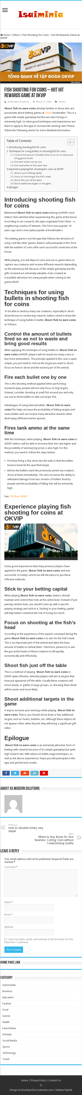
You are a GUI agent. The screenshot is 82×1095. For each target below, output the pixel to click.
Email (8, 914)
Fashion (6, 1003)
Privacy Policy (38, 1080)
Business (7, 991)
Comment (11, 866)
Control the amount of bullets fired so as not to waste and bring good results (43, 157)
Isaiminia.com (45, 1089)
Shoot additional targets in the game (32, 183)
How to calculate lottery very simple (25, 828)
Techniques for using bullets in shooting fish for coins (37, 151)
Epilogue (13, 187)
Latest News (9, 1028)
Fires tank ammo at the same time (30, 165)
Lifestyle (7, 1034)
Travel (5, 1059)
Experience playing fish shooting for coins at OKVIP (36, 169)
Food (5, 1009)
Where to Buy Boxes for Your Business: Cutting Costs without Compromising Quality (54, 839)
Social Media (9, 1040)
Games (6, 1015)
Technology (9, 1052)
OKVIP (48, 112)
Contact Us (54, 1080)
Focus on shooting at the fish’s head (32, 176)
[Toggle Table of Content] (68, 142)
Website (9, 926)
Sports (6, 1046)
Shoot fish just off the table (28, 180)
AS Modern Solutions (18, 102)
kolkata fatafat (64, 1089)
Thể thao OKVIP (18, 496)
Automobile (9, 985)
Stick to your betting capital (28, 173)
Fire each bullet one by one (28, 162)
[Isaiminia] (41, 14)
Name (8, 902)
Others (16, 34)
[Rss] (41, 1085)
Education (8, 997)
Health (6, 1022)
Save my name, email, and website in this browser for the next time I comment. (38, 941)
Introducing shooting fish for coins (27, 147)
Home (6, 34)
